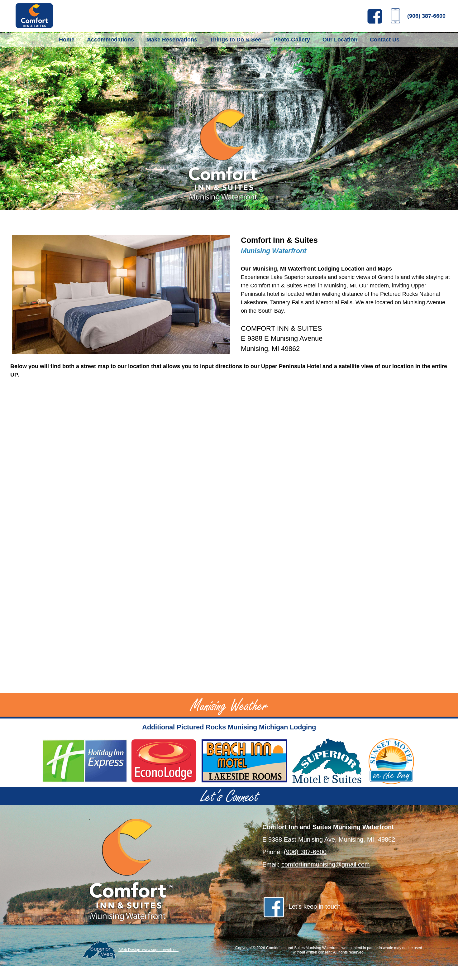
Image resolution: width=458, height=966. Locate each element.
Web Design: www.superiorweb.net (148, 950)
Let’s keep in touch (315, 906)
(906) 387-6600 (426, 16)
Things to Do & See (235, 39)
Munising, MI (340, 285)
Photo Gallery (292, 39)
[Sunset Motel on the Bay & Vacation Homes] (391, 761)
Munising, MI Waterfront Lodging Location (308, 269)
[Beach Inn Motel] (244, 761)
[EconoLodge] (164, 761)
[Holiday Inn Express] (85, 761)
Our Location (339, 39)
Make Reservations (171, 39)
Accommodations (110, 39)
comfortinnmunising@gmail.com (325, 864)
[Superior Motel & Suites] (327, 761)
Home (66, 39)
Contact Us (384, 39)
